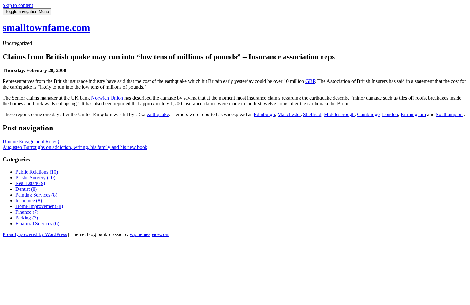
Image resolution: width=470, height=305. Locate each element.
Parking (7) (26, 217)
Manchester (289, 114)
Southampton (449, 114)
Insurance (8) (28, 200)
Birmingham (413, 114)
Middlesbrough (339, 114)
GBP (310, 81)
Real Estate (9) (30, 183)
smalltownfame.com (46, 27)
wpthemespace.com (149, 234)
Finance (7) (26, 212)
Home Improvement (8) (39, 206)
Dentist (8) (26, 189)
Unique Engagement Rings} (31, 141)
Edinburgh (264, 114)
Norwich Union (107, 97)
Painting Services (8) (36, 194)
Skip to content (18, 5)
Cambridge (368, 114)
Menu (27, 11)
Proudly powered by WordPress (35, 234)
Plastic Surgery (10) (35, 177)
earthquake (158, 114)
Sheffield (312, 114)
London (390, 114)
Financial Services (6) (37, 223)
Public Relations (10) (36, 172)
